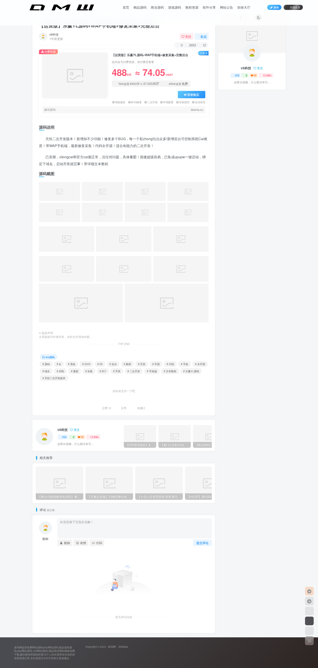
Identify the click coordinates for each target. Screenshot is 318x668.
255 (64, 437)
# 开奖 (116, 371)
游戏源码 (174, 7)
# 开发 (141, 364)
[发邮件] (90, 655)
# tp (59, 364)
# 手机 (184, 364)
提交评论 (202, 543)
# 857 (103, 371)
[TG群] (309, 601)
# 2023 (86, 364)
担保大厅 (243, 7)
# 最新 (74, 371)
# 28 (100, 364)
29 (82, 437)
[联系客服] (309, 591)
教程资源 (191, 7)
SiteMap (123, 646)
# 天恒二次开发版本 (53, 378)
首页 (126, 7)
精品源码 (139, 7)
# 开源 (156, 364)
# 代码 (170, 364)
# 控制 (60, 371)
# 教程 (127, 364)
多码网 (112, 646)
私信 (204, 36)
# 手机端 (152, 371)
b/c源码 (50, 357)
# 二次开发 (133, 371)
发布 (276, 7)
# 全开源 (200, 364)
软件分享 (209, 7)
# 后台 (113, 364)
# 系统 (71, 364)
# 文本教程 (170, 371)
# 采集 (89, 371)
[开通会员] (309, 621)
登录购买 (193, 94)
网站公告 (226, 7)
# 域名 (46, 371)
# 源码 (46, 364)
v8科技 (54, 34)
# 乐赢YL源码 (191, 371)
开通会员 (295, 7)
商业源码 (157, 7)
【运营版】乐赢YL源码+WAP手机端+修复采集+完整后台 (99, 25)
